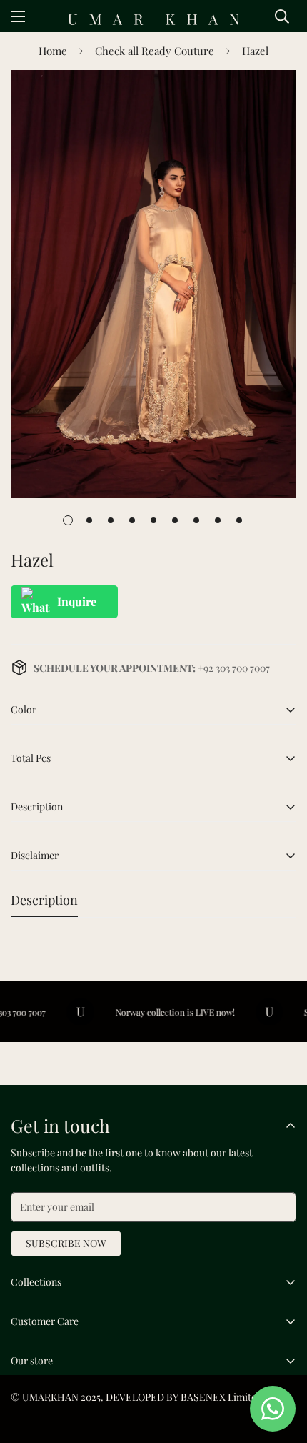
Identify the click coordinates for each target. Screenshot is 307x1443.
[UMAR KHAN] (153, 19)
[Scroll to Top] (281, 1367)
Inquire (76, 601)
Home (53, 51)
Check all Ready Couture (154, 51)
